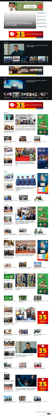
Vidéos (40, 2)
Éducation (21, 2)
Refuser (46, 413)
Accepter (49, 413)
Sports (38, 2)
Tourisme (25, 2)
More (9, 115)
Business (12, 2)
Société (18, 2)
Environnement (31, 2)
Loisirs (35, 2)
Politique (15, 2)
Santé (27, 2)
